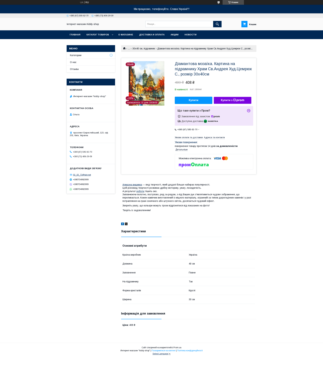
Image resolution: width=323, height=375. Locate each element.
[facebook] (122, 224)
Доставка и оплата (152, 34)
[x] (126, 224)
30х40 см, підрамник (143, 48)
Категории (75, 55)
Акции (174, 34)
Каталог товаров (97, 34)
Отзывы (74, 69)
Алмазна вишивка (132, 184)
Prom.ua (177, 347)
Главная (75, 34)
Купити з (226, 100)
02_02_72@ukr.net (82, 175)
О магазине (125, 34)
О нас (73, 62)
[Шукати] (217, 24)
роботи (140, 191)
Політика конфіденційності (190, 350)
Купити (193, 100)
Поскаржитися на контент (164, 350)
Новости (190, 34)
